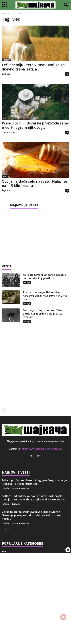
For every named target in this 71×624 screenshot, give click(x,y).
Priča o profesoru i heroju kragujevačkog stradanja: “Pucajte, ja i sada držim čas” (35, 482)
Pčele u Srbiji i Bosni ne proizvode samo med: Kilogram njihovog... (35, 125)
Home (4, 13)
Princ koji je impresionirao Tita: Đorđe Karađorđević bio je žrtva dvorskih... (43, 313)
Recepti (6, 60)
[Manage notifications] (63, 617)
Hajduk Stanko (10, 132)
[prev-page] (3, 529)
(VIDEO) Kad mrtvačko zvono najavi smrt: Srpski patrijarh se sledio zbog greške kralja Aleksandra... (34, 497)
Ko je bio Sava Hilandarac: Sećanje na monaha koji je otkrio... (44, 276)
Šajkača (6, 73)
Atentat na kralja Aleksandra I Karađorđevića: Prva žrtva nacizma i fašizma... (45, 295)
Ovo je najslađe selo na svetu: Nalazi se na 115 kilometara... (34, 183)
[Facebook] (32, 456)
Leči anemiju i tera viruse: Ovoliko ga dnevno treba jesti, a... (33, 67)
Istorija (26, 282)
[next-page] (8, 529)
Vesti (5, 118)
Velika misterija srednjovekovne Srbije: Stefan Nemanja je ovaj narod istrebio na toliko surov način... (31, 515)
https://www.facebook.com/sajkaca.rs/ (42, 449)
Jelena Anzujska (20, 488)
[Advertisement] (35, 235)
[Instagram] (39, 456)
